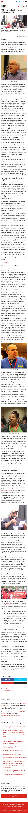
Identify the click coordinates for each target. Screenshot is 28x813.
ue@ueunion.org (14, 810)
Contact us (14, 796)
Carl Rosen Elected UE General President (13, 774)
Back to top (6, 262)
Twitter (20, 679)
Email (7, 683)
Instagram (12, 715)
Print (20, 683)
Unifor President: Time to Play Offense (12, 754)
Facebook (7, 679)
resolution (15, 46)
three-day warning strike (7, 490)
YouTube (19, 715)
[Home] (3, 6)
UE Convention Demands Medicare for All (12, 739)
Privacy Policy (22, 810)
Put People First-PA (8, 603)
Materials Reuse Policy (19, 806)
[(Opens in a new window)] (16, 2)
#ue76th (6, 688)
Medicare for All (8, 690)
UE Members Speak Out (9, 8)
